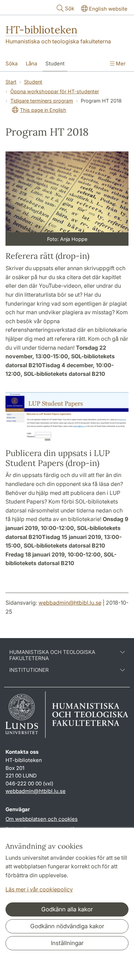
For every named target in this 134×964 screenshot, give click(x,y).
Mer (120, 63)
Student (55, 63)
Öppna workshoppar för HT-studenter (54, 91)
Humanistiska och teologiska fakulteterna (58, 41)
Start (10, 82)
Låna (31, 63)
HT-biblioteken (41, 29)
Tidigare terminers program (41, 101)
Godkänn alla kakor (67, 909)
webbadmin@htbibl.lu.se (69, 602)
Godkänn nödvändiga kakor (67, 926)
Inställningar (67, 943)
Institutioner (29, 670)
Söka (11, 63)
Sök (69, 8)
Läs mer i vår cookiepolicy (39, 889)
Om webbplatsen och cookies (41, 819)
